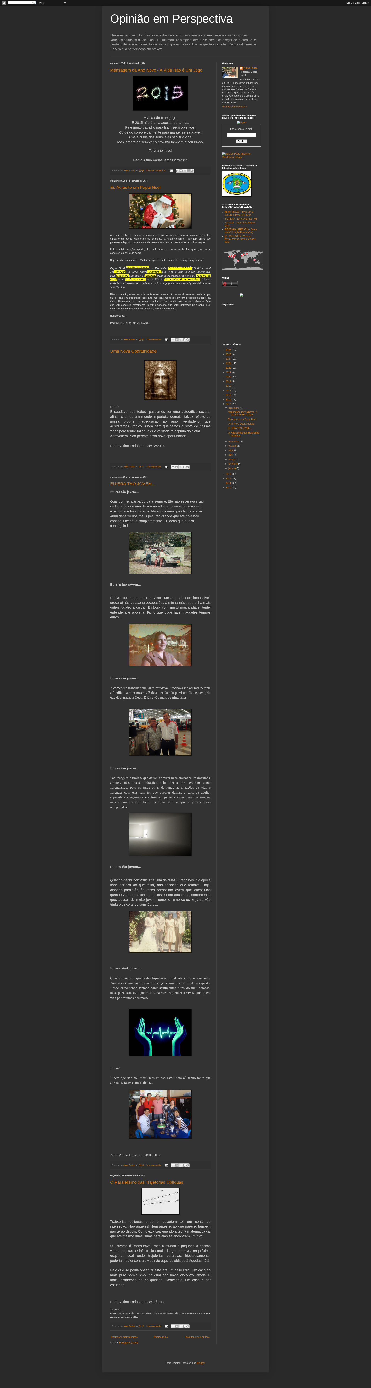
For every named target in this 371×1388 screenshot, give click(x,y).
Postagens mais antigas (197, 1337)
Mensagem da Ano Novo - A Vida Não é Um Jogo (156, 70)
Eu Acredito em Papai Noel (135, 187)
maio (231, 450)
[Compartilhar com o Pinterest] (192, 171)
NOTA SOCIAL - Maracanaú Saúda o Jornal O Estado (239, 213)
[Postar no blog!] (181, 171)
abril (231, 455)
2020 (229, 377)
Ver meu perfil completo (234, 106)
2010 (229, 487)
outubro (232, 445)
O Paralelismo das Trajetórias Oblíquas (146, 1182)
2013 (229, 474)
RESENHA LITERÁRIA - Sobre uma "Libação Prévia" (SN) (241, 231)
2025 (229, 354)
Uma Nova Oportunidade (133, 351)
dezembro (234, 408)
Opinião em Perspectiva (171, 18)
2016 (229, 395)
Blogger (201, 1363)
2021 (229, 372)
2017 (229, 390)
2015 (229, 399)
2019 (229, 381)
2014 (229, 404)
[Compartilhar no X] (185, 171)
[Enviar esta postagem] (171, 170)
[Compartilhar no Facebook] (189, 171)
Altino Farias (251, 68)
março (232, 459)
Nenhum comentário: (156, 170)
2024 (229, 358)
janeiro (232, 468)
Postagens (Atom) (128, 1342)
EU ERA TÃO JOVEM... (132, 483)
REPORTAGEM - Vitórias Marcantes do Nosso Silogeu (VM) (240, 239)
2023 (229, 363)
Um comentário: (154, 339)
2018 (229, 386)
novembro (234, 441)
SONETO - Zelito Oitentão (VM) (241, 218)
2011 (229, 483)
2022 (229, 368)
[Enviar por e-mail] (178, 171)
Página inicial (161, 1337)
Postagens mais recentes (124, 1337)
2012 (229, 478)
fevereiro (233, 463)
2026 (229, 349)
